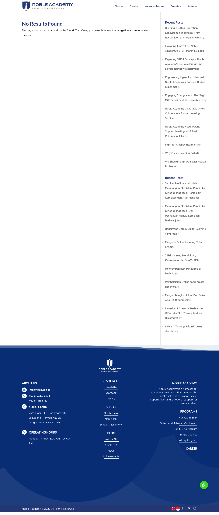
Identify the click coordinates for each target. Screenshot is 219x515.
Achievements (111, 456)
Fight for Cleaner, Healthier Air (183, 145)
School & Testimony (111, 425)
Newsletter (111, 387)
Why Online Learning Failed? (182, 153)
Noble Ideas (111, 413)
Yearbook (111, 393)
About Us (119, 6)
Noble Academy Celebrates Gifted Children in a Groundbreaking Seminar (185, 113)
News (111, 451)
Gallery (111, 398)
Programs (134, 6)
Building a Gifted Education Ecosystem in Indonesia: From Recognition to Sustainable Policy (184, 33)
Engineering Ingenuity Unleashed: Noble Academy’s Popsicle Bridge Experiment (185, 82)
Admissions (176, 6)
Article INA (111, 445)
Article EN (111, 439)
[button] (204, 485)
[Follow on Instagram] (194, 508)
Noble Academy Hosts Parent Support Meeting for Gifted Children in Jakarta (182, 131)
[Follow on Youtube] (188, 508)
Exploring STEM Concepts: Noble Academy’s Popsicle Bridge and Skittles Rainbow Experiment (184, 64)
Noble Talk (111, 419)
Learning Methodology (154, 6)
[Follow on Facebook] (182, 508)
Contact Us (192, 6)
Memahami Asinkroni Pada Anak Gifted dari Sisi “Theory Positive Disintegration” (184, 313)
